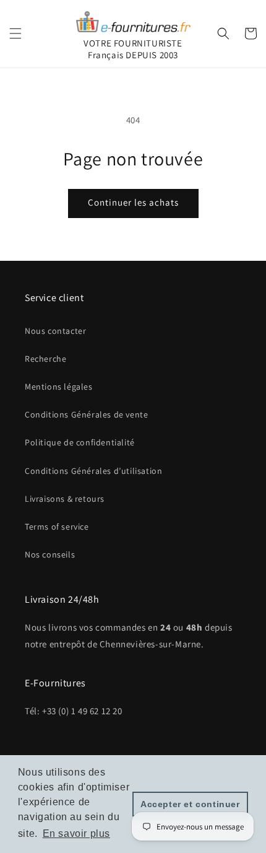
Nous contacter (55, 330)
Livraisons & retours (65, 498)
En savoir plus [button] (76, 833)
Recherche (45, 358)
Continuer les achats (133, 202)
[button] (15, 33)
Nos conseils (50, 554)
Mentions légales (59, 386)
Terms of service (57, 526)
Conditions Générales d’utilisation (93, 470)
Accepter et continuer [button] (190, 804)
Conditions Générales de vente (86, 414)
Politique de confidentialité (80, 442)
